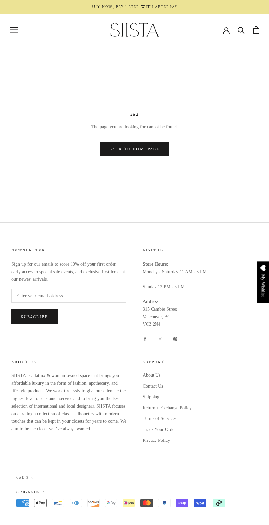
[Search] (241, 29)
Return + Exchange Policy (167, 407)
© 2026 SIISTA (31, 492)
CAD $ (22, 478)
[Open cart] (256, 30)
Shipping (151, 396)
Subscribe (34, 316)
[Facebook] (145, 338)
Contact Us (153, 386)
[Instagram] (160, 338)
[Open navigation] (14, 30)
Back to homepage (134, 149)
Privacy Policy (156, 440)
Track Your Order (159, 429)
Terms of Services (159, 418)
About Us (151, 375)
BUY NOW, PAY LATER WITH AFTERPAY (134, 7)
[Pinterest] (175, 338)
